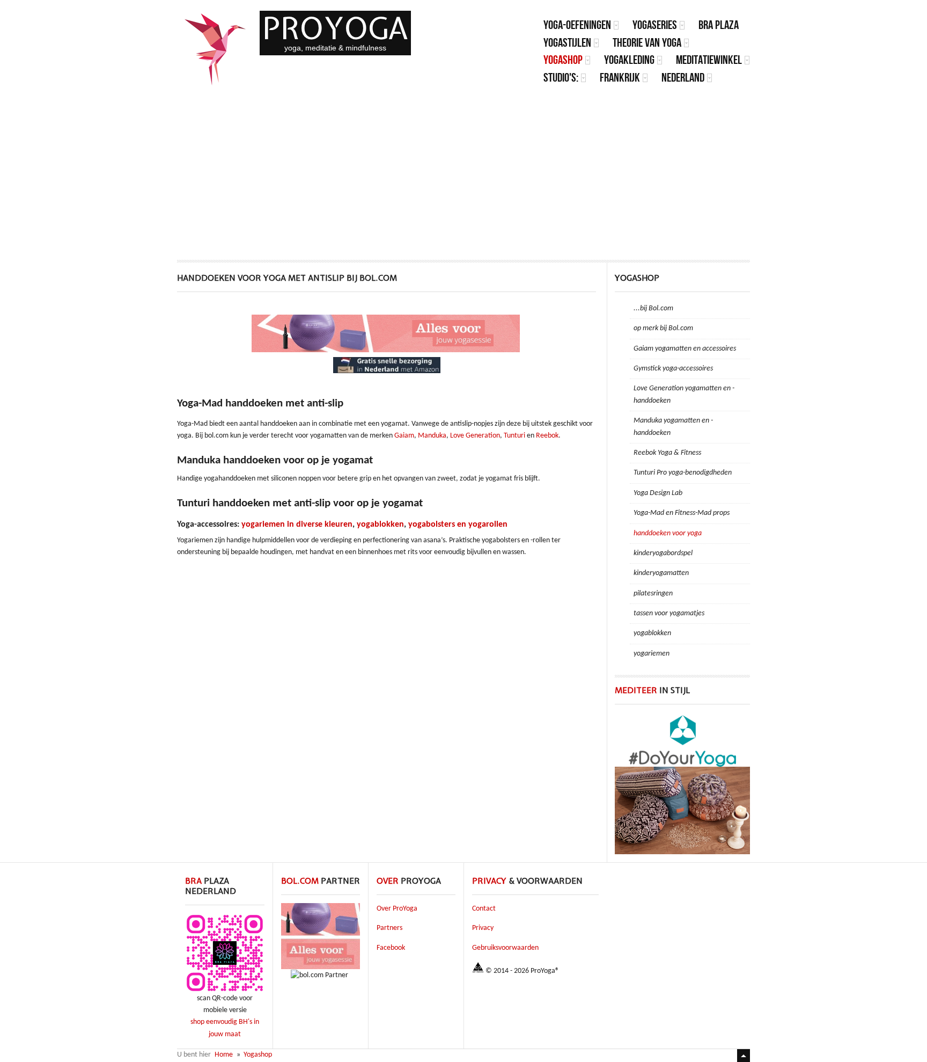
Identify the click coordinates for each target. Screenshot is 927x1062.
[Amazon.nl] (386, 371)
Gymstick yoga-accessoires (673, 369)
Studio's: (560, 77)
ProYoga (335, 28)
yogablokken (380, 524)
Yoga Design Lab (658, 493)
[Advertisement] (463, 168)
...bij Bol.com (653, 308)
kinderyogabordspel (663, 553)
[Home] (215, 49)
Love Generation (475, 436)
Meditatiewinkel (709, 60)
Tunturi (514, 436)
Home (224, 1055)
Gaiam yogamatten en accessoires (685, 349)
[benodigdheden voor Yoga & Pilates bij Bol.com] (387, 350)
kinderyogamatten (661, 573)
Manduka (432, 436)
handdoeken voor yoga (668, 533)
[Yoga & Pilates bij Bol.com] (320, 967)
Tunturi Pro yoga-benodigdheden (683, 473)
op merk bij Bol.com (663, 328)
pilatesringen (653, 594)
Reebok (547, 436)
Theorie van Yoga (647, 43)
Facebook (391, 948)
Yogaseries (654, 25)
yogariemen (652, 654)
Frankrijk (620, 77)
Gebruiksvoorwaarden (505, 948)
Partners (389, 928)
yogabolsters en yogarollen (457, 524)
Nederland (682, 77)
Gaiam (404, 436)
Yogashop (563, 60)
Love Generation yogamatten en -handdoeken (684, 394)
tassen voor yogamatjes (669, 613)
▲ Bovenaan (743, 1055)
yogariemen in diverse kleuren (296, 524)
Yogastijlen (567, 43)
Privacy (483, 928)
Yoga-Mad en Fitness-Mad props (682, 513)
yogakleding (629, 60)
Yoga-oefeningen (577, 25)
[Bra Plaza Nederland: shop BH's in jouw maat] (224, 991)
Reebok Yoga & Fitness (667, 453)
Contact (484, 909)
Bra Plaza (718, 25)
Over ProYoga (397, 909)
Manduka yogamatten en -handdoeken (673, 427)
